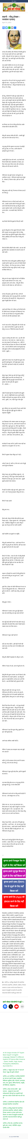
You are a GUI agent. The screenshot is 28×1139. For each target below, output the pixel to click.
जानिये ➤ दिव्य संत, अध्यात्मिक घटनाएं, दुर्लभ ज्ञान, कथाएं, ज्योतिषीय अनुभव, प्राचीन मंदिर (13, 1125)
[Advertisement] (14, 1030)
